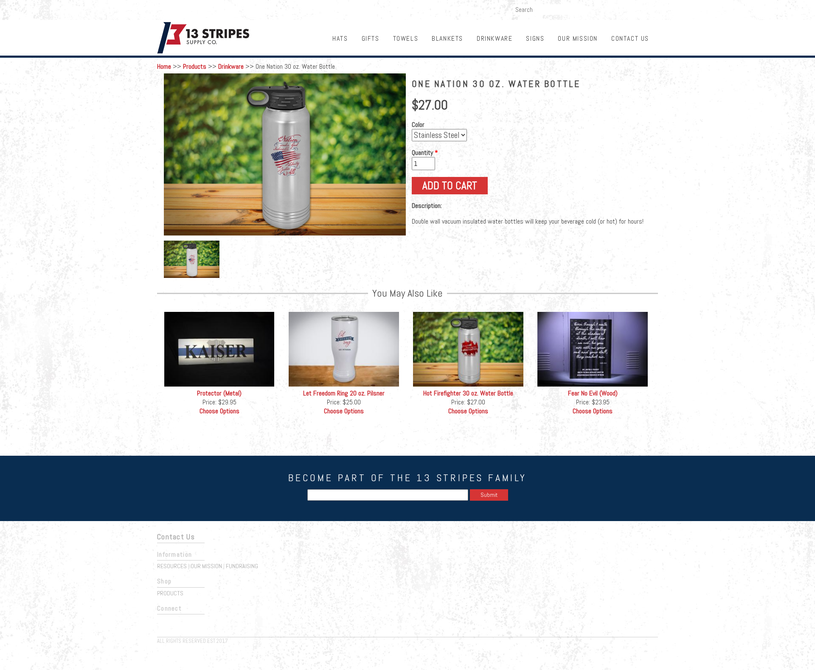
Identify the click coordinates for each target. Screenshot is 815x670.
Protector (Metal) (219, 393)
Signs (535, 38)
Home (164, 66)
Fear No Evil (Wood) (593, 393)
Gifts (370, 38)
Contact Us (630, 38)
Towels (406, 38)
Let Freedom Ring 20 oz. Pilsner (344, 393)
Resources (172, 566)
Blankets (447, 38)
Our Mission (578, 38)
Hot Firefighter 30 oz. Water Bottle (468, 393)
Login (606, 8)
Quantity (425, 152)
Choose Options (219, 410)
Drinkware (494, 38)
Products (194, 66)
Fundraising (638, 8)
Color (418, 124)
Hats (340, 38)
